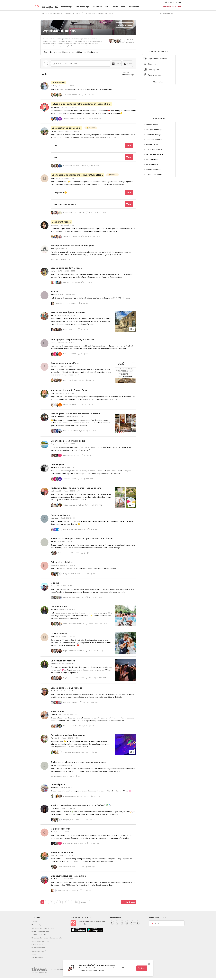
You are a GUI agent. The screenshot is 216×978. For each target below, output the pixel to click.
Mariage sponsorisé (60, 829)
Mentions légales (38, 925)
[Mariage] (46, 7)
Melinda (53, 86)
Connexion (166, 7)
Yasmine (54, 808)
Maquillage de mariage (154, 154)
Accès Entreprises (174, 2)
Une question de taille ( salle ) (66, 128)
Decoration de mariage (154, 139)
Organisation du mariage (71, 13)
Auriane (53, 491)
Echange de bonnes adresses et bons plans (72, 245)
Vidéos (79, 52)
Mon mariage (66, 7)
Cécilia (53, 832)
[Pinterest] (122, 922)
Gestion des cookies (39, 935)
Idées (122, 7)
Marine (53, 609)
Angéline (54, 444)
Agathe (53, 542)
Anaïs (53, 271)
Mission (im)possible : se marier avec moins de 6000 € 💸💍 (81, 805)
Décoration (152, 64)
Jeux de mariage (152, 159)
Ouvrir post (130, 902)
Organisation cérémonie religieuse (68, 441)
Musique (55, 583)
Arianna (53, 315)
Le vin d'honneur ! (59, 633)
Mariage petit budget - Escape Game (69, 390)
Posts (52, 52)
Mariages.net (55, 107)
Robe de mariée (152, 125)
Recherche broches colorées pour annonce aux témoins (78, 762)
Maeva (53, 787)
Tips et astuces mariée (62, 852)
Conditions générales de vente (43, 928)
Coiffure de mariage (153, 134)
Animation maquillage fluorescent (68, 735)
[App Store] (78, 932)
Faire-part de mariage (154, 130)
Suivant (84, 902)
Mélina (53, 178)
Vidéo (129, 64)
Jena (52, 393)
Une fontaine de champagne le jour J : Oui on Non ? (77, 175)
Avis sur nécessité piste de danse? (68, 312)
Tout (45, 52)
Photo (118, 64)
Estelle (53, 879)
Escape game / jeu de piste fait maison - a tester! (75, 413)
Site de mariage (37, 958)
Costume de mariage (154, 149)
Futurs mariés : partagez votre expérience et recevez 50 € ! (81, 104)
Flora (52, 738)
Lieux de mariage (82, 7)
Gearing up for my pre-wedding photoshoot (73, 339)
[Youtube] (132, 922)
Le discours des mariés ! (63, 660)
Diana (53, 342)
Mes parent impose (61, 222)
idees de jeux (57, 711)
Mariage (44, 13)
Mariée (107, 7)
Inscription (176, 7)
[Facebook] (112, 922)
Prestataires (97, 7)
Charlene (54, 714)
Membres (91, 52)
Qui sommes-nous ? (39, 951)
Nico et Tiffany (56, 417)
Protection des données (40, 931)
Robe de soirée (152, 144)
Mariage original (152, 164)
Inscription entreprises (39, 948)
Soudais (54, 691)
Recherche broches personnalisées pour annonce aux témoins (82, 538)
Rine (52, 249)
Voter (129, 145)
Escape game (57, 464)
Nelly (52, 586)
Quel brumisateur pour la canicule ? (68, 876)
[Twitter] (117, 922)
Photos (65, 52)
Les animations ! (59, 606)
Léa (52, 225)
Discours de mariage (154, 174)
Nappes (54, 291)
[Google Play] (95, 932)
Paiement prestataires (62, 562)
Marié (115, 7)
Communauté (133, 7)
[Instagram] (127, 922)
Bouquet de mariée (153, 169)
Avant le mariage (154, 75)
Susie (53, 467)
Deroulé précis (58, 784)
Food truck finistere (61, 515)
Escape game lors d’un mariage (66, 688)
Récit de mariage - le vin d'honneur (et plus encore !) (76, 488)
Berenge (54, 294)
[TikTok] (137, 922)
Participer (141, 968)
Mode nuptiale (153, 69)
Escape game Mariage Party (65, 363)
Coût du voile (58, 82)
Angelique (54, 518)
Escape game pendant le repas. (66, 268)
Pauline (53, 131)
